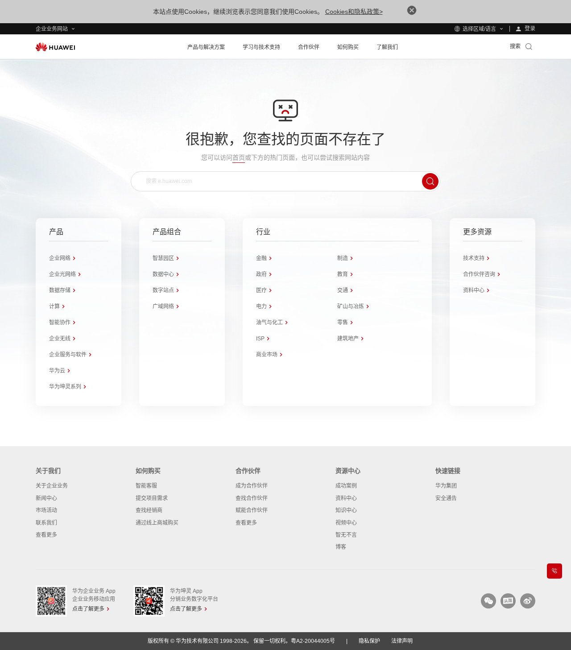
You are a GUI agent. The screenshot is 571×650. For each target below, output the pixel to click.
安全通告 (446, 498)
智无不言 (346, 535)
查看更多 (46, 535)
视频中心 (346, 523)
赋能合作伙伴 (252, 510)
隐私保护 (369, 641)
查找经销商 (149, 510)
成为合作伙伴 (252, 486)
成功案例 (346, 486)
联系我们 (46, 523)
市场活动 (46, 510)
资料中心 (346, 498)
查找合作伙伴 (252, 498)
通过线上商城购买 (157, 523)
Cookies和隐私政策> (354, 11)
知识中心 (346, 510)
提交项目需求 (152, 498)
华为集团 (446, 486)
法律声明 (402, 641)
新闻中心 (46, 498)
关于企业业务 (52, 486)
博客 (340, 547)
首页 (238, 157)
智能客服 (146, 486)
